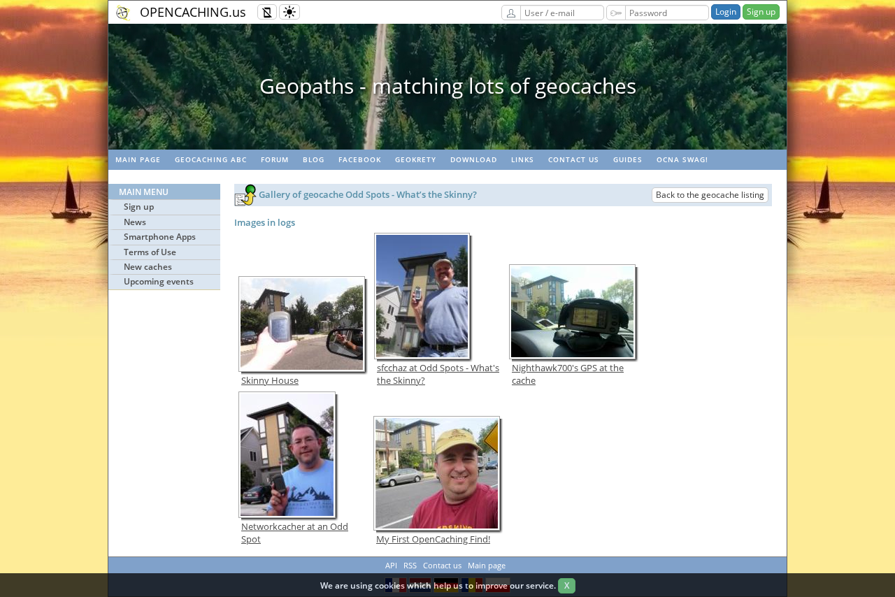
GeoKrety (415, 159)
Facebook (359, 159)
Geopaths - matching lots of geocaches (447, 85)
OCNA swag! (682, 159)
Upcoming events (159, 281)
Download (473, 159)
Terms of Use (150, 252)
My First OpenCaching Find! (433, 539)
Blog (313, 159)
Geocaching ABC (211, 159)
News (135, 222)
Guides (628, 159)
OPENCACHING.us (193, 11)
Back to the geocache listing (710, 195)
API (391, 565)
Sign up (761, 11)
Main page (138, 159)
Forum (275, 159)
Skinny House (270, 381)
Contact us (573, 159)
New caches (148, 267)
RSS (410, 565)
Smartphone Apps (160, 237)
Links (522, 159)
